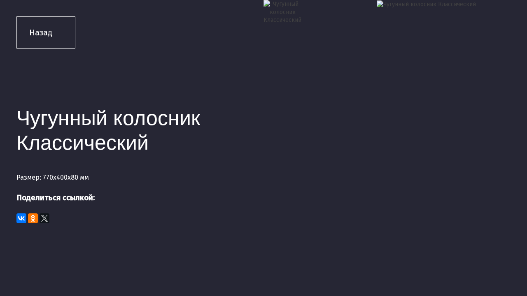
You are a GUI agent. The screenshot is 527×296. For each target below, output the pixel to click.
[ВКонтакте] (21, 218)
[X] (44, 218)
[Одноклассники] (33, 218)
